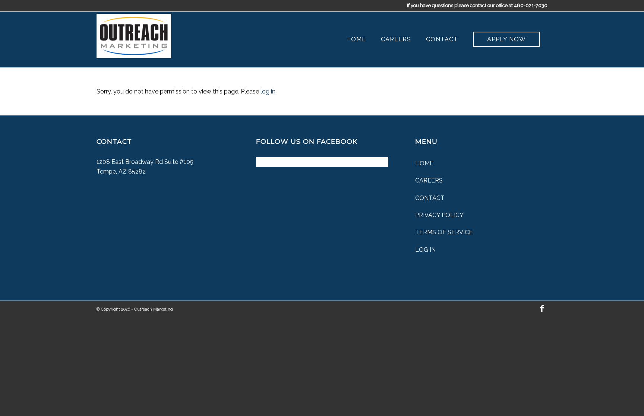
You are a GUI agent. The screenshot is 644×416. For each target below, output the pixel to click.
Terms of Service (444, 232)
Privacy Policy (439, 215)
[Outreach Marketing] (134, 34)
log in (268, 91)
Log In (425, 249)
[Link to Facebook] (541, 308)
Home (424, 163)
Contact (430, 197)
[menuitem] (356, 39)
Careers (429, 180)
